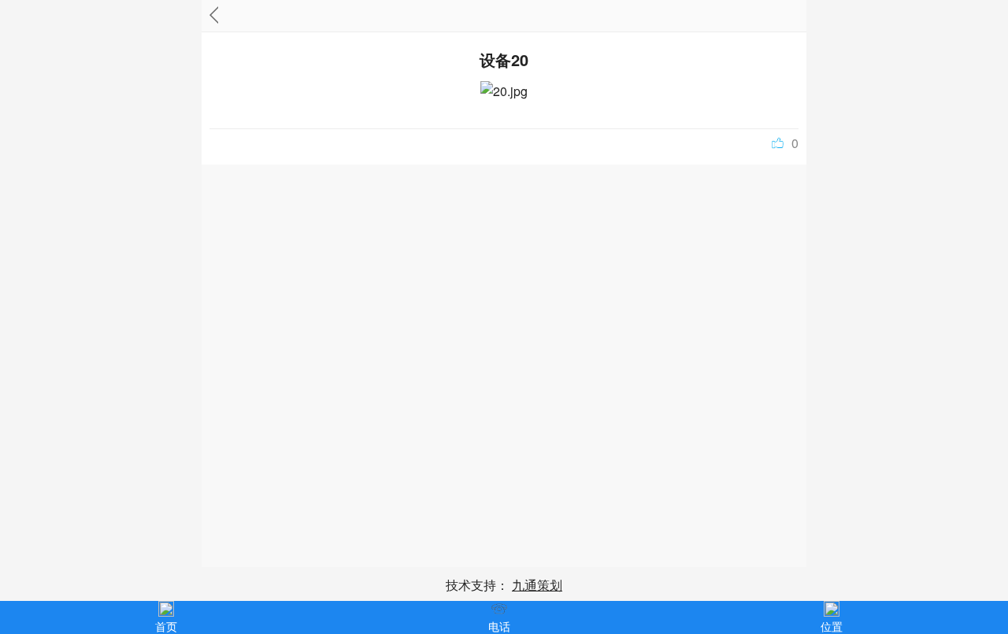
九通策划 (537, 585)
